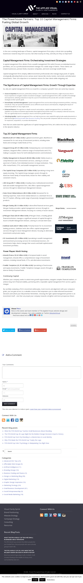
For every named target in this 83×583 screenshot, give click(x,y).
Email (10, 389)
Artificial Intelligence (11, 467)
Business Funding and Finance (14, 473)
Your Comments (8, 365)
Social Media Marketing (12, 494)
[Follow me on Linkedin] (33, 315)
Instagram (77, 2)
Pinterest (74, 2)
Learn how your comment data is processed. (45, 409)
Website (5, 396)
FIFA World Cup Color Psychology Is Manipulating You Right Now (26, 443)
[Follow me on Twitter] (37, 315)
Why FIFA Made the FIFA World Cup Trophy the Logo (22, 440)
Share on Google (41, 330)
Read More (51, 580)
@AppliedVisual (54, 313)
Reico (19, 309)
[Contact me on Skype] (41, 315)
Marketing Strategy (11, 485)
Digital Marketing (10, 479)
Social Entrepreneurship (12, 491)
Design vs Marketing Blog (13, 476)
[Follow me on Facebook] (30, 315)
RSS (57, 2)
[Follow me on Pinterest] (35, 315)
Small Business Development (14, 488)
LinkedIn (71, 2)
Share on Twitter (9, 330)
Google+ (80, 2)
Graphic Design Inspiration (13, 482)
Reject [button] (42, 580)
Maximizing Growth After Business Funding (26, 118)
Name (5, 382)
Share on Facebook (25, 330)
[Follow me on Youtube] (39, 315)
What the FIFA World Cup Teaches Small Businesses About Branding (28, 431)
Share (73, 325)
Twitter (60, 2)
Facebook (63, 2)
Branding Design (9, 470)
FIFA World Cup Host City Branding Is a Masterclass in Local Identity (28, 437)
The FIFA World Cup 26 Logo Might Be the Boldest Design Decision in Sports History (33, 434)
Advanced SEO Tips (11, 461)
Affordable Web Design (12, 464)
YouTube (69, 2)
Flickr (66, 2)
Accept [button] (35, 580)
